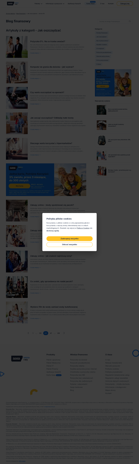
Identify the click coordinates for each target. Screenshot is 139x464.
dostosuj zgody (52, 231)
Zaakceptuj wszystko (70, 238)
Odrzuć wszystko (69, 244)
